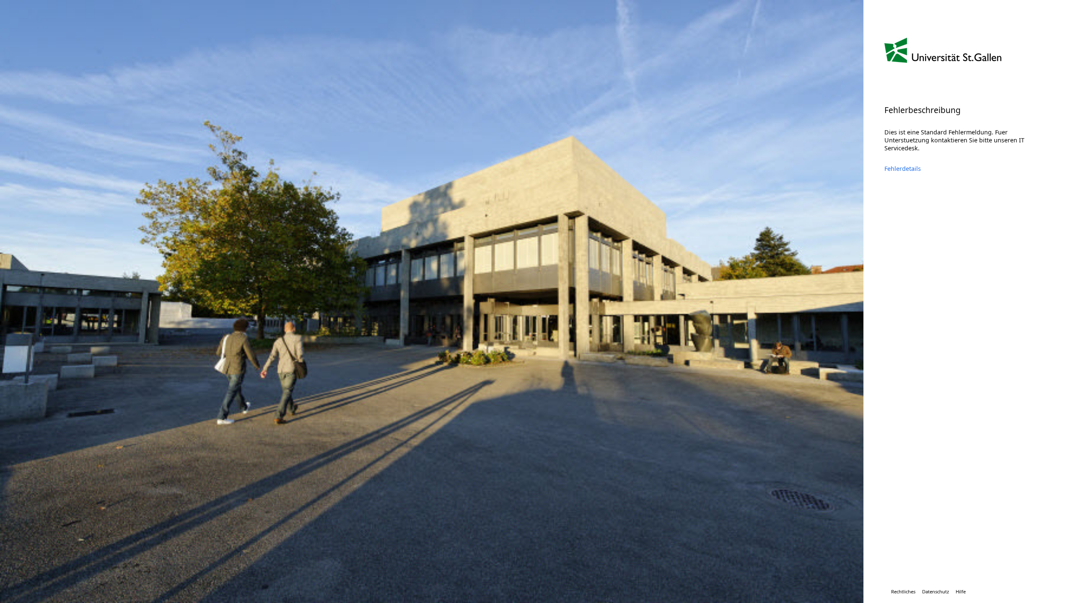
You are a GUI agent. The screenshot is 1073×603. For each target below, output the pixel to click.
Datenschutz (935, 591)
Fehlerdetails (902, 169)
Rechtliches (903, 591)
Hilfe (961, 591)
